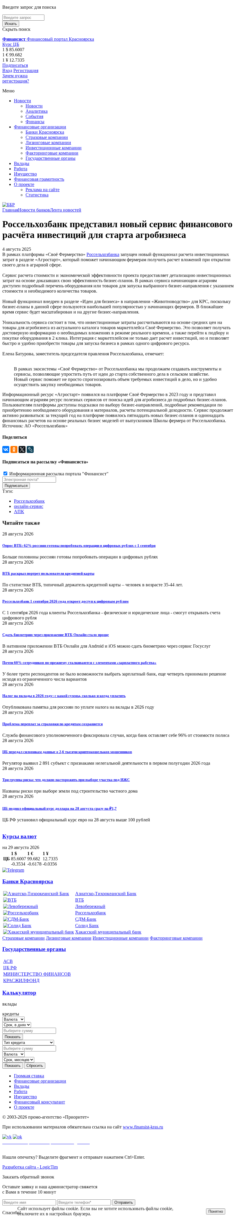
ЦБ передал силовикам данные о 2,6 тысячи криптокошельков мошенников (67, 752)
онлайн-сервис (28, 506)
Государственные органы (50, 158)
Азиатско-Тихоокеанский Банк (105, 893)
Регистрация (25, 70)
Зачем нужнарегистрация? (15, 78)
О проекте (24, 184)
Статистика (37, 194)
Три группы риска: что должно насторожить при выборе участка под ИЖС (66, 779)
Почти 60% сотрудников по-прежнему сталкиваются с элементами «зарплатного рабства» (79, 662)
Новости (22, 100)
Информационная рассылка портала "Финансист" (58, 473)
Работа (20, 168)
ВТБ (79, 899)
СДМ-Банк (85, 919)
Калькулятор (19, 993)
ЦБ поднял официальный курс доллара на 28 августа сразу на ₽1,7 (59, 808)
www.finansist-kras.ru (143, 1126)
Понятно (215, 1211)
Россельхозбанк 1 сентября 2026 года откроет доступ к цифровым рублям (65, 601)
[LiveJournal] (30, 449)
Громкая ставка (29, 1075)
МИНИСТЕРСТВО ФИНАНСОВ (37, 974)
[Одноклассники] (13, 449)
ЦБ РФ (10, 967)
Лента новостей (65, 209)
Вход (7, 70)
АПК (19, 511)
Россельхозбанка (102, 254)
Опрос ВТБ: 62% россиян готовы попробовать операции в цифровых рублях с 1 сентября (79, 545)
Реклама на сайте (42, 189)
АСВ (8, 961)
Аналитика (37, 111)
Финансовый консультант (39, 1101)
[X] (22, 449)
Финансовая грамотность (39, 179)
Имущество (25, 173)
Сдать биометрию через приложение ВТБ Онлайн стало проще (55, 635)
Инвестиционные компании (54, 147)
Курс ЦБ (10, 44)
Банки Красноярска (45, 132)
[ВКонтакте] (5, 449)
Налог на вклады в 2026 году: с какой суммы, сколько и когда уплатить (64, 696)
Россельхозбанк (29, 501)
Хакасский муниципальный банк (108, 931)
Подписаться (15, 65)
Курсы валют (19, 836)
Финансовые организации (40, 126)
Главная (10, 209)
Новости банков (34, 209)
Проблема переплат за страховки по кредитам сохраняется (52, 724)
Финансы (35, 121)
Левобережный (90, 906)
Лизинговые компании (48, 142)
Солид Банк (87, 925)
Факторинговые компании (52, 153)
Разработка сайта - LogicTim (30, 1167)
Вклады (21, 163)
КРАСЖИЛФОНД (21, 980)
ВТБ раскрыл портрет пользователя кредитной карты (48, 573)
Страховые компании (47, 137)
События (34, 116)
